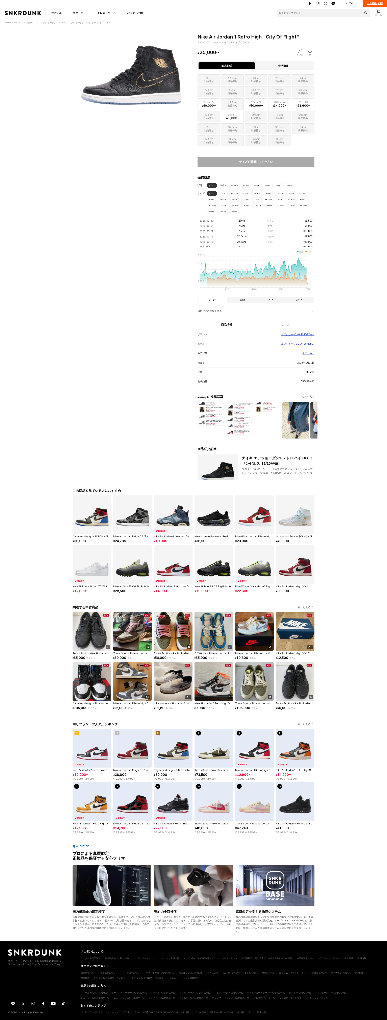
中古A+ (234, 185)
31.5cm (235, 205)
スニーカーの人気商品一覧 (133, 992)
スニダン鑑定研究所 (91, 958)
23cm (245, 193)
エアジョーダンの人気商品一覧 (330, 992)
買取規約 (85, 978)
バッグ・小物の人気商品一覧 (228, 992)
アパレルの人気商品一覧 (163, 992)
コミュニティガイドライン (292, 973)
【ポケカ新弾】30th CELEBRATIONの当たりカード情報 (161, 1012)
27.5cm (245, 199)
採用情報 (361, 958)
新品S (223, 185)
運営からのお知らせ (341, 973)
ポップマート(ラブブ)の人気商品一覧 (230, 998)
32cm (246, 205)
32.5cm (257, 205)
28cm (256, 199)
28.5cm (268, 199)
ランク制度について (132, 973)
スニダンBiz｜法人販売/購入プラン (200, 958)
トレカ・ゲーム (106, 13)
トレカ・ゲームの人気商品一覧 (194, 992)
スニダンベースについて (145, 958)
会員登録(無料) (375, 3)
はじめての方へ (88, 973)
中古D (278, 185)
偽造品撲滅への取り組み (117, 958)
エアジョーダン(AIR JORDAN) (297, 334)
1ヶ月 (270, 299)
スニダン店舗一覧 (170, 958)
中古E (289, 185)
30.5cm (212, 205)
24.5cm (279, 193)
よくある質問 (251, 973)
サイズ (285, 324)
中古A (246, 185)
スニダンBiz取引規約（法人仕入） (111, 978)
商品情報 (226, 324)
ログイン (351, 3)
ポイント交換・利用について (160, 973)
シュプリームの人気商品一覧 (95, 998)
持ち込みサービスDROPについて (223, 973)
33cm (269, 205)
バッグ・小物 (135, 13)
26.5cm (222, 199)
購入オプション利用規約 (191, 973)
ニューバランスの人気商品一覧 (129, 998)
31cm (223, 205)
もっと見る (307, 396)
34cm (291, 205)
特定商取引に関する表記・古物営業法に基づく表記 (266, 958)
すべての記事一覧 (257, 1012)
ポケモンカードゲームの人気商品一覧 (266, 992)
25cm (291, 193)
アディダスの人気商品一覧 (162, 998)
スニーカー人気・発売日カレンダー (98, 992)
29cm (279, 199)
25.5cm (302, 193)
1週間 (241, 299)
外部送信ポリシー (305, 958)
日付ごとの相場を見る (210, 310)
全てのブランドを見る (317, 998)
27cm (234, 199)
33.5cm (280, 205)
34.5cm (303, 205)
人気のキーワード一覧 (264, 998)
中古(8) (283, 66)
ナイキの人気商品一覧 (300, 992)
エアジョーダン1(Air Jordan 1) (297, 343)
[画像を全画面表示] (131, 68)
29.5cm (291, 199)
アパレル (56, 13)
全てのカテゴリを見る (290, 998)
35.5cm (222, 211)
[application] (256, 273)
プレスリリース (229, 958)
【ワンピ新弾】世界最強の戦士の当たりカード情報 (218, 1012)
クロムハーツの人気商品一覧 (193, 998)
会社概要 (348, 958)
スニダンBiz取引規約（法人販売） (149, 978)
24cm (268, 193)
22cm (222, 193)
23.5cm (257, 193)
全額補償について (318, 973)
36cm (234, 211)
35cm (211, 211)
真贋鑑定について (109, 973)
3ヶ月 (299, 299)
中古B (257, 185)
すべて (212, 185)
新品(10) (226, 66)
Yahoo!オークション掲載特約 (184, 978)
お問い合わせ (268, 973)
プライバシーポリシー (329, 958)
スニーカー (79, 13)
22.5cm (234, 193)
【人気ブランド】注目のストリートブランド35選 (105, 1012)
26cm (211, 199)
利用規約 (359, 973)
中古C (267, 185)
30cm (302, 199)
